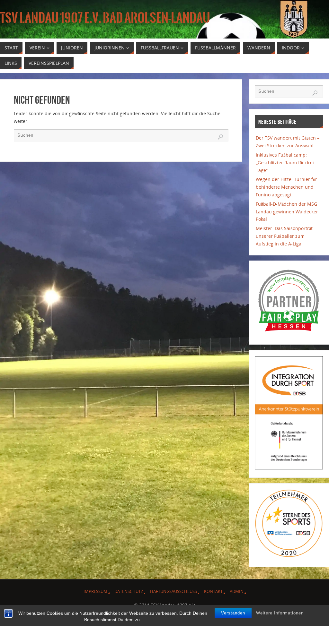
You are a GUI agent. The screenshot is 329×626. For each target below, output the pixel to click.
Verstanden (233, 613)
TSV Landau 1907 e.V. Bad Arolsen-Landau (105, 18)
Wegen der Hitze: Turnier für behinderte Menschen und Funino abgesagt (286, 187)
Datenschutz (128, 591)
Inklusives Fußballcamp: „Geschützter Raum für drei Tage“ (285, 162)
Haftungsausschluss (173, 591)
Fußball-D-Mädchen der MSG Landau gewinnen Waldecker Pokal (287, 211)
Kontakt (213, 591)
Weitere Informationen (280, 613)
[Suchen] (220, 137)
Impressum (95, 591)
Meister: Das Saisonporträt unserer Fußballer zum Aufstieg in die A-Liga (284, 236)
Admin (237, 591)
